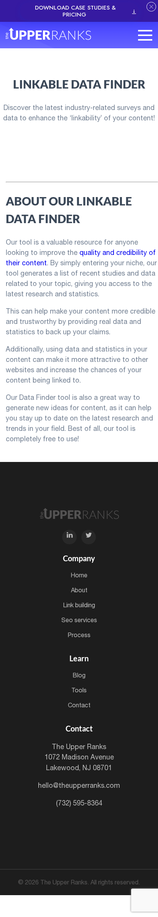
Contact (79, 705)
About (79, 590)
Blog (79, 675)
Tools (79, 690)
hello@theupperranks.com (79, 785)
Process (79, 634)
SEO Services (79, 619)
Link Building (79, 604)
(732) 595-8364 (79, 803)
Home (79, 575)
